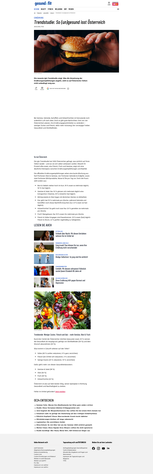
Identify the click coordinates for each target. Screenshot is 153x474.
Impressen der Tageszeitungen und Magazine (73, 457)
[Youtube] (103, 448)
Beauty (43, 9)
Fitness (50, 9)
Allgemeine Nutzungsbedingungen (44, 450)
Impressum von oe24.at (41, 465)
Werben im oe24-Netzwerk (42, 459)
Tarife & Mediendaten (69, 450)
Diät (65, 9)
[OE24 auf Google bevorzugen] (68, 89)
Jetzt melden (60, 391)
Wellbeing (58, 9)
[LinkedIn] (108, 448)
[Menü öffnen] (118, 9)
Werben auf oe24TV (40, 461)
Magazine (39, 13)
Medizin (71, 9)
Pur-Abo (36, 463)
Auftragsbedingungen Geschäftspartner (75, 448)
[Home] (34, 13)
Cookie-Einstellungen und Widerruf (45, 456)
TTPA (64, 461)
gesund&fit (46, 13)
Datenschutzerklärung (41, 452)
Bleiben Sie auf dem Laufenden (102, 442)
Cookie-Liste (38, 454)
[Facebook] (93, 448)
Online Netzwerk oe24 (41, 442)
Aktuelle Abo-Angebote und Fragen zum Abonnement (75, 453)
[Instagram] (98, 448)
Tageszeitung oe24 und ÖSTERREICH (74, 442)
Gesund (36, 9)
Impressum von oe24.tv (41, 467)
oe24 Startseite (38, 448)
